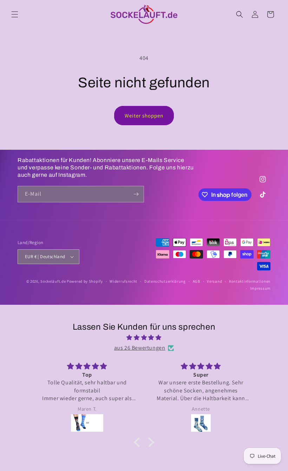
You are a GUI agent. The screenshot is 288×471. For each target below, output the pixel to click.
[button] (14, 14)
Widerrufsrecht (123, 281)
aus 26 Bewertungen (139, 347)
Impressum (260, 288)
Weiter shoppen (144, 115)
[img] (144, 337)
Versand (214, 281)
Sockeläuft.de (53, 281)
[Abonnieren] (136, 194)
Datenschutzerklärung (165, 281)
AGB (196, 281)
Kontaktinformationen (249, 281)
